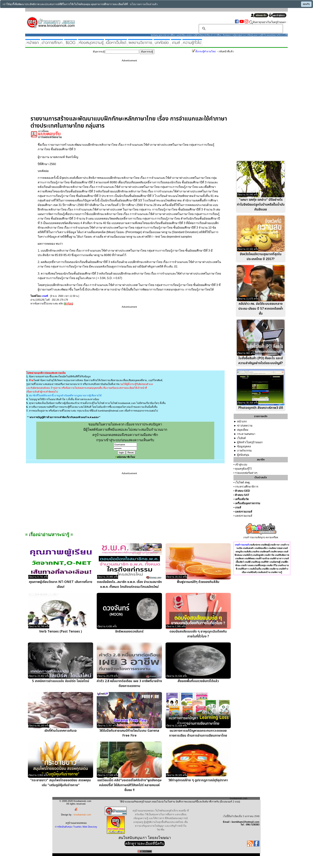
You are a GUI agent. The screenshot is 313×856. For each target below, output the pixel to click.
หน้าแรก (242, 421)
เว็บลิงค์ (241, 438)
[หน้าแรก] (32, 44)
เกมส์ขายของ (276, 551)
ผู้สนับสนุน (243, 454)
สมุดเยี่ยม (242, 429)
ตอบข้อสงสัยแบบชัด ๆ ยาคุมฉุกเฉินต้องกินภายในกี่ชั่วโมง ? (198, 634)
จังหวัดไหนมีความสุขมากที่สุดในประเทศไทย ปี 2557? (260, 257)
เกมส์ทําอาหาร (276, 558)
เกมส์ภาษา (275, 544)
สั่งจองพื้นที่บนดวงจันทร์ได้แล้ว (198, 681)
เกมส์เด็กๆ (247, 555)
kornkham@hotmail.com (111, 410)
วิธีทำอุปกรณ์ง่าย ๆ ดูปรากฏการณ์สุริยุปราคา (198, 780)
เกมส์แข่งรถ (254, 544)
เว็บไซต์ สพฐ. (242, 482)
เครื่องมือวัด (242, 499)
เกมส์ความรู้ (276, 572)
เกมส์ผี (248, 562)
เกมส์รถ (255, 551)
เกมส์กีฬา (264, 562)
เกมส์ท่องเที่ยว (261, 548)
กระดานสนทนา (246, 434)
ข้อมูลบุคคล (244, 446)
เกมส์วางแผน (247, 565)
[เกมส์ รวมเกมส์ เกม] (176, 44)
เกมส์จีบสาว (243, 569)
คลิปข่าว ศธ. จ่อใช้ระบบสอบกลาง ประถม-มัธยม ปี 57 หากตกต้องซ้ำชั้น (260, 308)
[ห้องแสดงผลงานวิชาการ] (140, 44)
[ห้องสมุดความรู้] (91, 44)
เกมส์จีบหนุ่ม (260, 565)
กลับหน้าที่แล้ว (226, 51)
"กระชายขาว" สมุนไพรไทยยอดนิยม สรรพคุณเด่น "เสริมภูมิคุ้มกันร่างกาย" (60, 783)
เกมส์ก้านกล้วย (262, 558)
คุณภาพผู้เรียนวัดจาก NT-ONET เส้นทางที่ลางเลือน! (60, 584)
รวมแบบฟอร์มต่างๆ (246, 472)
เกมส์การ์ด (269, 555)
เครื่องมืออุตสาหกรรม (247, 503)
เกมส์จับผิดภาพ (282, 555)
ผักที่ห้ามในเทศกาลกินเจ (61, 730)
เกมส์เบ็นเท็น (255, 569)
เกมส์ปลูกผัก (258, 555)
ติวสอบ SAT (242, 495)
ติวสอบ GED (242, 490)
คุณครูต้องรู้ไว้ (243, 468)
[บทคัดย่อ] (161, 44)
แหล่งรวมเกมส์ (243, 511)
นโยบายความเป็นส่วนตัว (144, 4)
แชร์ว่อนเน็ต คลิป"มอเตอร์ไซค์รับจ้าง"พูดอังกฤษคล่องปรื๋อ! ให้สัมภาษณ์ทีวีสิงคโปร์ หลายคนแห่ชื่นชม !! (129, 785)
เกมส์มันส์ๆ (252, 572)
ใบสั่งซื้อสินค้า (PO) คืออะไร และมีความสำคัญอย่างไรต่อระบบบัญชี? (260, 361)
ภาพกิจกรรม (244, 450)
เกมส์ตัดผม (250, 558)
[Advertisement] (129, 90)
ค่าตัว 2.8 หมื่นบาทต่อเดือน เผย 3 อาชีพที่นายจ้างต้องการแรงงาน (129, 683)
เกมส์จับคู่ (255, 562)
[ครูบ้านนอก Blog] (70, 44)
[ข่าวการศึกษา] (52, 44)
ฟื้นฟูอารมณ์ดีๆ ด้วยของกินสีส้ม (198, 581)
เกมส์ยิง (265, 569)
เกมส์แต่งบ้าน (263, 572)
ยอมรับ (306, 4)
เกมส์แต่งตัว (248, 548)
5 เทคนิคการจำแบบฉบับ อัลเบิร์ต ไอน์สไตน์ (60, 681)
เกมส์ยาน (274, 569)
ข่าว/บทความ (245, 425)
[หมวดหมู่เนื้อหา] (116, 44)
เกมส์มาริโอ (271, 565)
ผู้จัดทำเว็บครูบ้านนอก (250, 442)
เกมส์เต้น (247, 551)
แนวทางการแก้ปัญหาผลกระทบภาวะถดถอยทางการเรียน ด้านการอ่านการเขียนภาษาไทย (198, 733)
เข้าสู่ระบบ (241, 464)
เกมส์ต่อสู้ (265, 544)
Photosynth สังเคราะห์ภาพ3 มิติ (260, 407)
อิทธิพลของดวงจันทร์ (129, 631)
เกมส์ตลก (239, 558)
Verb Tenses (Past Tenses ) (60, 631)
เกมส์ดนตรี (265, 551)
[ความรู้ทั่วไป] (192, 44)
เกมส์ (238, 507)
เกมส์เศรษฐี (275, 562)
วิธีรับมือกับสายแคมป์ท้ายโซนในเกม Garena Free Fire (129, 733)
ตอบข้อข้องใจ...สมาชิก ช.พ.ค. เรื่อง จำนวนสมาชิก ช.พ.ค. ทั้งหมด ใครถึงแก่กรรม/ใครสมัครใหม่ (129, 584)
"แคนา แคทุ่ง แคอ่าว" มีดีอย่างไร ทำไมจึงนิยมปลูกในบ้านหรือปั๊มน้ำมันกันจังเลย (261, 204)
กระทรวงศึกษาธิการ (246, 486)
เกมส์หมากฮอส (275, 548)
